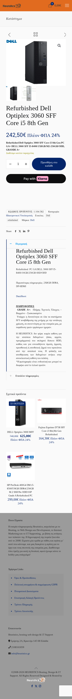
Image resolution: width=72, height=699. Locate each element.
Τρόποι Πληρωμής (23, 604)
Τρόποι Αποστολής (23, 611)
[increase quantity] (26, 164)
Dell (48, 215)
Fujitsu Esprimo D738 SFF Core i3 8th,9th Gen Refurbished (51, 431)
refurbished (13, 220)
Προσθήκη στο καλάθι (49, 164)
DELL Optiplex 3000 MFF (20, 432)
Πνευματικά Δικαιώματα (26, 591)
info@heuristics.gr (20, 653)
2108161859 (17, 647)
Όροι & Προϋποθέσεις (25, 578)
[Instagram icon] (40, 686)
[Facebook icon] (32, 686)
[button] (59, 45)
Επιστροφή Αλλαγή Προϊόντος (29, 597)
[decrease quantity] (10, 164)
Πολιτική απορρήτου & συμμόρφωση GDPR (36, 584)
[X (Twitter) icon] (36, 686)
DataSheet (21, 296)
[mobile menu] (67, 5)
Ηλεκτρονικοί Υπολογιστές (19, 215)
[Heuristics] (12, 5)
